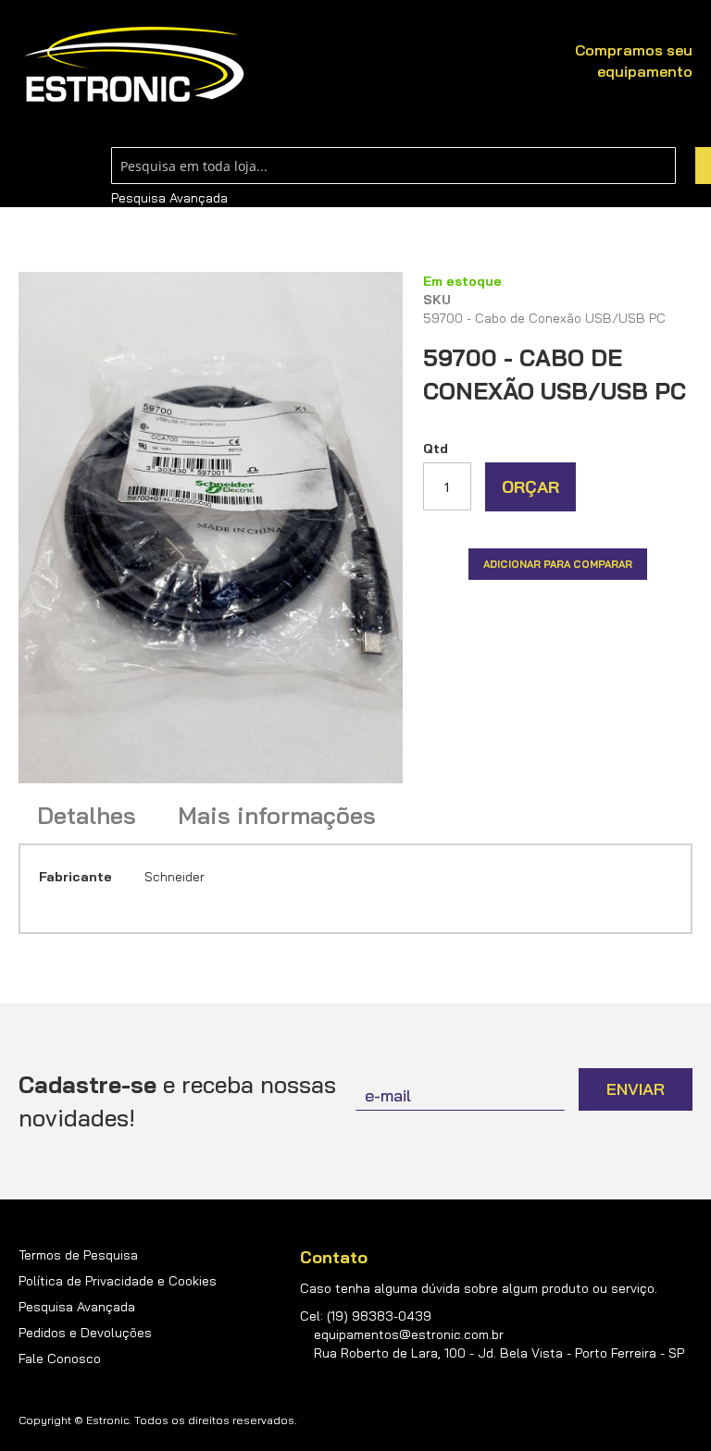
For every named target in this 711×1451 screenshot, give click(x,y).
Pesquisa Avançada (169, 198)
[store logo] (134, 65)
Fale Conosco (60, 1358)
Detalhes (86, 815)
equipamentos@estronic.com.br (409, 1334)
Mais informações (277, 815)
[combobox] (393, 165)
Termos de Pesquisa (78, 1255)
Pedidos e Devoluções (85, 1332)
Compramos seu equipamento (633, 60)
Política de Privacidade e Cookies (118, 1281)
